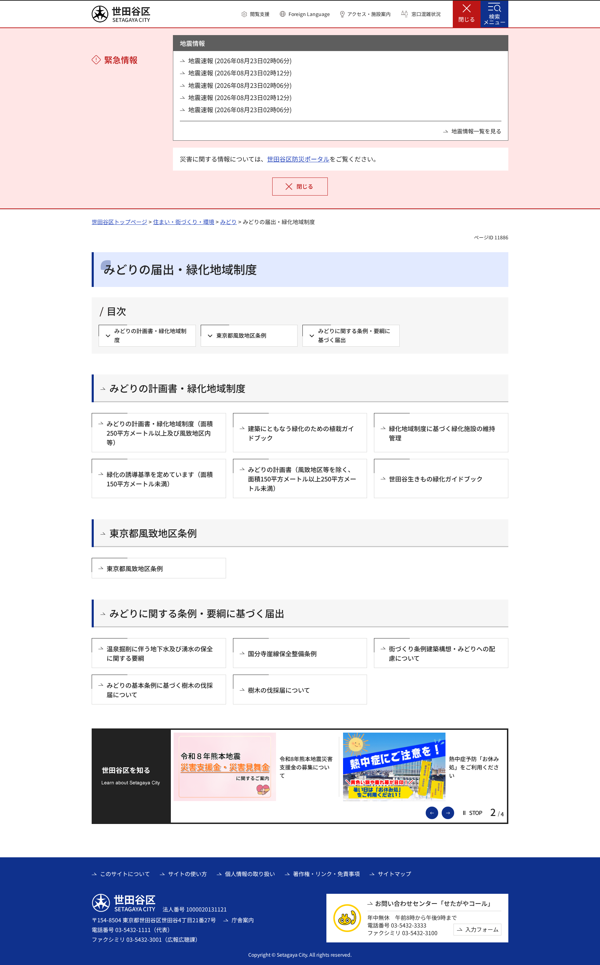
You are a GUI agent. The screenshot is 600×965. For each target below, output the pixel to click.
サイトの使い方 (187, 873)
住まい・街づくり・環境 (183, 221)
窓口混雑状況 (426, 14)
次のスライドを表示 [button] (453, 812)
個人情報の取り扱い (250, 873)
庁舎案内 (243, 920)
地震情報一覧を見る (476, 131)
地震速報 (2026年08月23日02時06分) (240, 60)
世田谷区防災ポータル (298, 158)
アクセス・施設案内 (369, 14)
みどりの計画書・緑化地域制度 (177, 388)
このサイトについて (125, 873)
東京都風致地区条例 (153, 533)
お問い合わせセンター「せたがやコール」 (434, 903)
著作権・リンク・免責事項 (326, 873)
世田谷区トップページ (119, 221)
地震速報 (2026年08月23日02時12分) (240, 72)
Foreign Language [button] (309, 13)
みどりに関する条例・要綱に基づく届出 (196, 613)
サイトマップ (394, 873)
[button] (255, 14)
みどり (228, 221)
